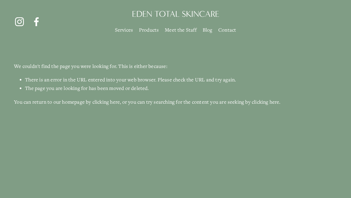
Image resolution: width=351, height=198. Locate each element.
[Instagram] (19, 21)
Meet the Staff (181, 29)
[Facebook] (36, 21)
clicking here (106, 101)
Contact (227, 29)
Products (149, 29)
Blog (208, 29)
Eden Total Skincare (175, 14)
